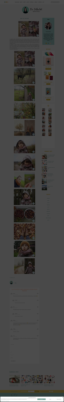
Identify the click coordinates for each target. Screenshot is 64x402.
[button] (62, 397)
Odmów (50, 399)
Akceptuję (41, 399)
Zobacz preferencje (59, 399)
